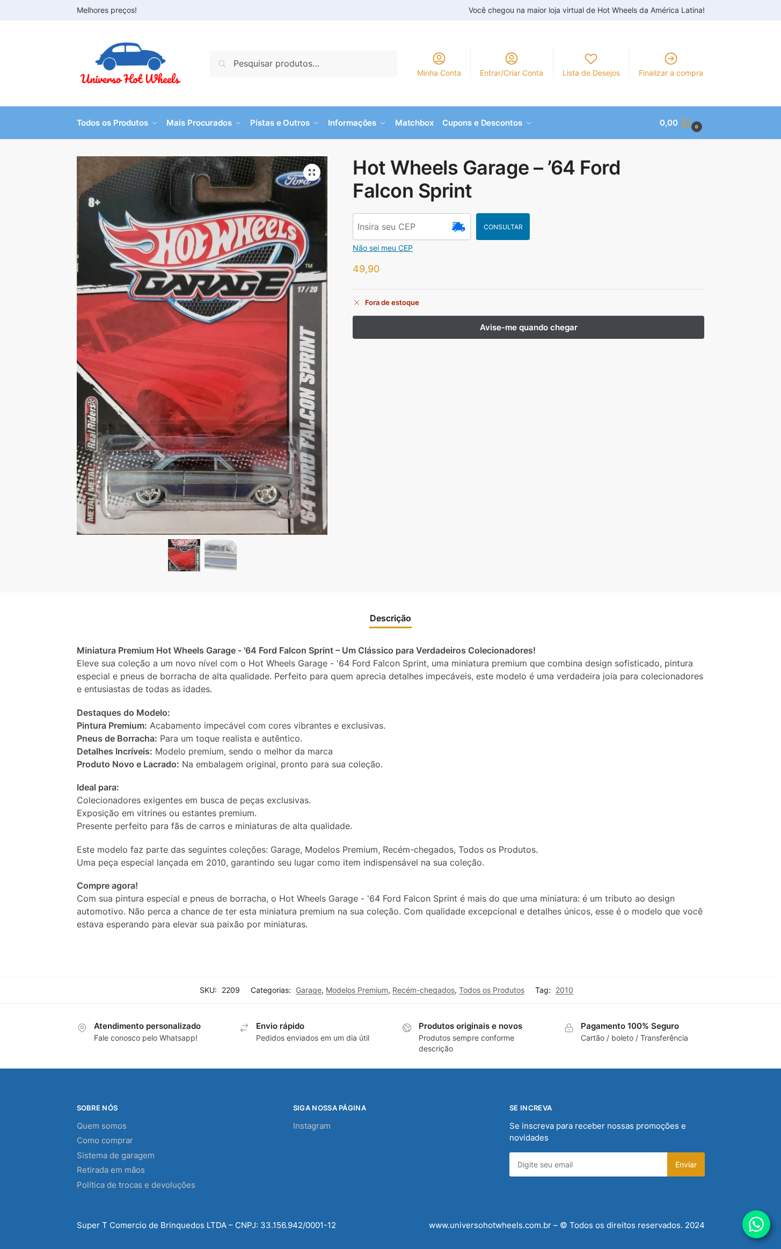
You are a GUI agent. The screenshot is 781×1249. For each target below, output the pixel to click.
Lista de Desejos (591, 72)
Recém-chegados (423, 989)
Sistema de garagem (116, 1155)
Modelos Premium (357, 989)
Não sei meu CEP (383, 247)
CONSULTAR (503, 227)
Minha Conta (439, 72)
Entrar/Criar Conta (511, 72)
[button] (682, 123)
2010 (564, 989)
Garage (309, 989)
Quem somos (102, 1126)
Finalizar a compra (671, 72)
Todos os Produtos (491, 989)
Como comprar (105, 1140)
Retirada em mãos (111, 1170)
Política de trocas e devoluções (136, 1185)
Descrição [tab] (390, 618)
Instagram (312, 1126)
